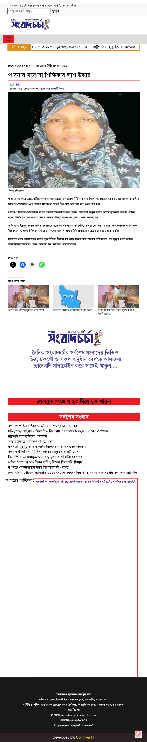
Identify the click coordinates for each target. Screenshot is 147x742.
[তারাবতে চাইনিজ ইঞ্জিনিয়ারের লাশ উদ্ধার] (73, 296)
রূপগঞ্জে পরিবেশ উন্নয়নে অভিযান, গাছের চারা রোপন (42, 426)
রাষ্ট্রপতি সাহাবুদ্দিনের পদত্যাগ (95, 47)
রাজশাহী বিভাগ (57, 88)
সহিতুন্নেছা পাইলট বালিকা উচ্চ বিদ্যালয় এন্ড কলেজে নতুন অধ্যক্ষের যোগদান (58, 431)
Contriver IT (85, 737)
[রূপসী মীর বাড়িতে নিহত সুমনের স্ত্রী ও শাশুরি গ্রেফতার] (118, 296)
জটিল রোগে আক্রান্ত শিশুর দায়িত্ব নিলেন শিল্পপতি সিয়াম (45, 462)
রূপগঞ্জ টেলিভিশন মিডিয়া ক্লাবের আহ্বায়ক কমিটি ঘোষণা (45, 452)
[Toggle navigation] (8, 39)
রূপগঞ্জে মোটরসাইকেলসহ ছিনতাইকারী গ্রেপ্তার (38, 467)
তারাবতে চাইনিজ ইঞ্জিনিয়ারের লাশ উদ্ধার (72, 310)
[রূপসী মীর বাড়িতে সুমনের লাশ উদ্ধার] (28, 296)
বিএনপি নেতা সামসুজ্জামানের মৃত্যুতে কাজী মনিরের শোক (45, 457)
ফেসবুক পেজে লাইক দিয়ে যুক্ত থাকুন (74, 401)
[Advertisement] (19, 580)
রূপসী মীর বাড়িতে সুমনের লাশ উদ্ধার (26, 310)
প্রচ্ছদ (11, 66)
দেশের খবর (22, 66)
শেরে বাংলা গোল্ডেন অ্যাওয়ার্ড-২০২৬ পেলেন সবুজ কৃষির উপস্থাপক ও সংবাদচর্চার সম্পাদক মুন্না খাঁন (72, 472)
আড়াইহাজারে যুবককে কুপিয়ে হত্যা (31, 441)
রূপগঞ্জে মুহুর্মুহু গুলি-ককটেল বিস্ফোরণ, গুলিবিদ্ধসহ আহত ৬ (47, 447)
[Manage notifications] (138, 734)
